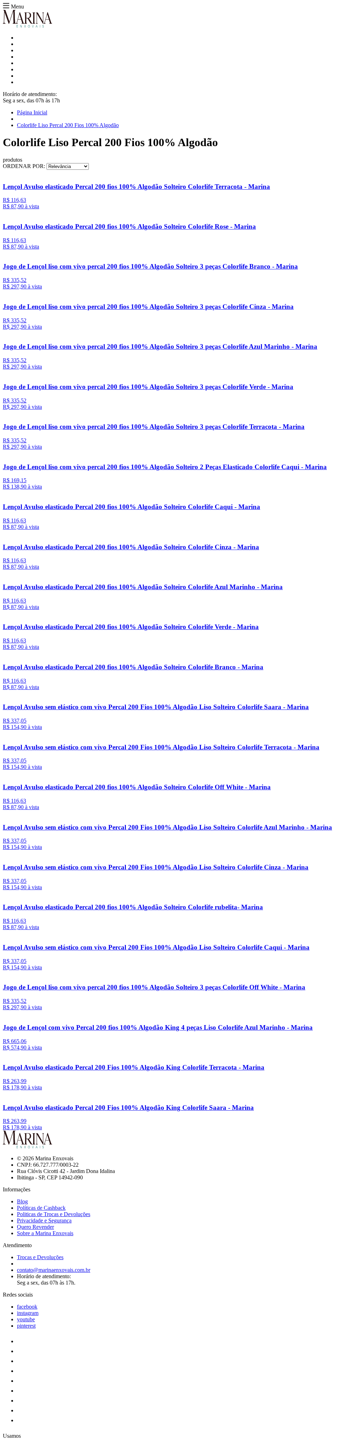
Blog (22, 1201)
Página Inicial (32, 112)
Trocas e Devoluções (40, 1257)
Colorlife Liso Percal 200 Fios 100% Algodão (68, 125)
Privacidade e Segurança (44, 1220)
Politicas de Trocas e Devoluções (53, 1214)
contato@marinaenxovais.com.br (53, 1270)
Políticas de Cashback (41, 1208)
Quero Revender (35, 1227)
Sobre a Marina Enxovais (45, 1233)
